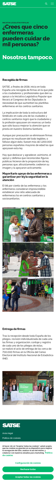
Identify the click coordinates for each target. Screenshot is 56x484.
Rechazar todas (28, 469)
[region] (28, 463)
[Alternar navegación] (52, 3)
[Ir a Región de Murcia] (9, 3)
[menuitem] (7, 433)
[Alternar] (46, 4)
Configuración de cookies (28, 463)
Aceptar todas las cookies (28, 477)
